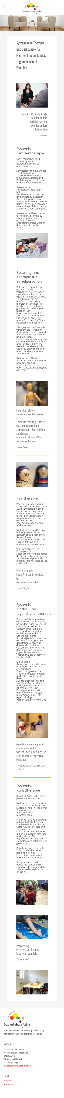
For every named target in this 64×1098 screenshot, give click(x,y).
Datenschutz (8, 1084)
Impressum (8, 1080)
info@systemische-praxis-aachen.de (17, 1066)
